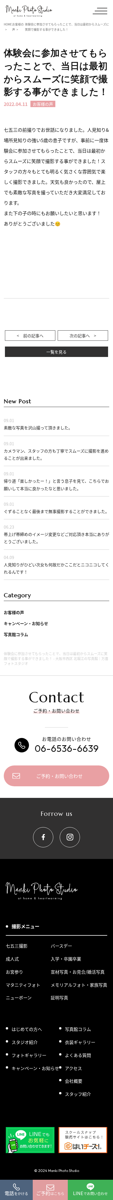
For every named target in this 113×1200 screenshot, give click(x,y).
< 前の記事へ (30, 335)
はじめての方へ (27, 1029)
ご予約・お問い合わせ (59, 775)
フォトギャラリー (29, 1055)
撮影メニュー (25, 926)
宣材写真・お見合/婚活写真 (78, 972)
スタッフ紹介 (78, 1094)
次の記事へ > (83, 335)
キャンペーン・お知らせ (26, 623)
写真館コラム (16, 634)
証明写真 (59, 997)
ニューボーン (19, 997)
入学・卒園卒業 (66, 959)
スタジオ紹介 (25, 1042)
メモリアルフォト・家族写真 (79, 985)
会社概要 (73, 1081)
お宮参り (14, 972)
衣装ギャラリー (80, 1042)
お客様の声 (14, 612)
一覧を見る (56, 352)
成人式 (12, 959)
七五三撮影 (17, 946)
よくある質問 (78, 1055)
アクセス (73, 1068)
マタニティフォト (23, 985)
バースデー (61, 946)
